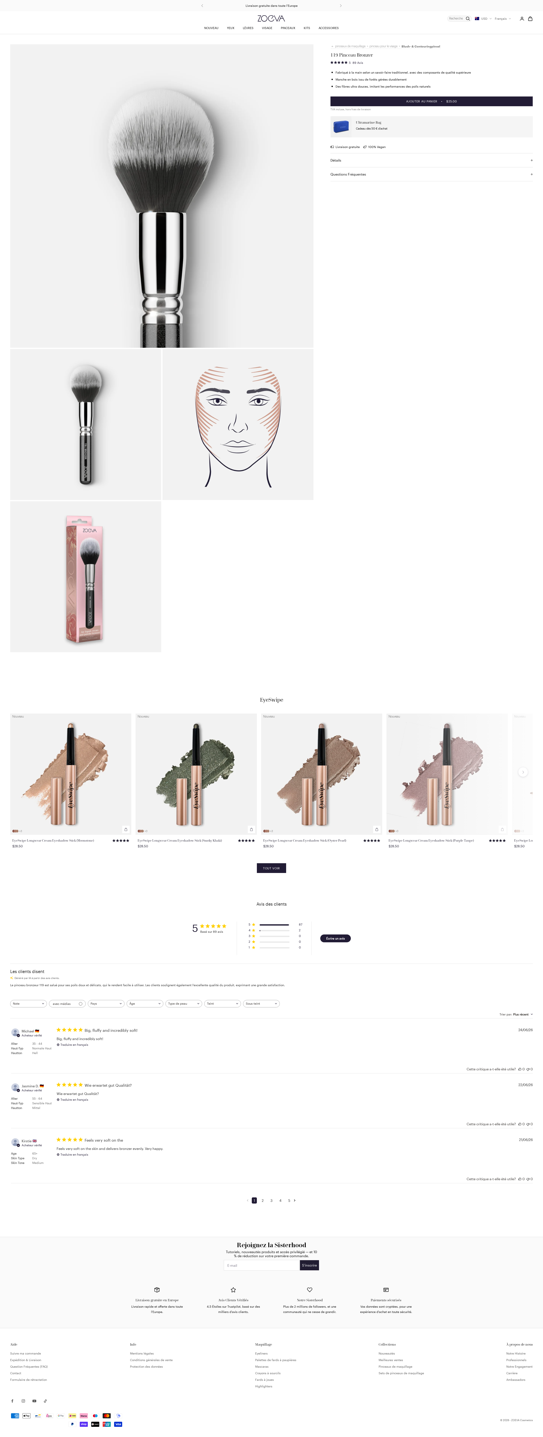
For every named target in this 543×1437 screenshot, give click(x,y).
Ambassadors (515, 1379)
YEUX (230, 28)
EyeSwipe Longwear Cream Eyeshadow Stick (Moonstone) (53, 840)
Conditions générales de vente (151, 1360)
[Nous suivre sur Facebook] (12, 1401)
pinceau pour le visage (383, 46)
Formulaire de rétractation (28, 1379)
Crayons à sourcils (268, 1373)
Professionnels (516, 1360)
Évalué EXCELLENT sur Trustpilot (271, 5)
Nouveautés (387, 1353)
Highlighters (263, 1386)
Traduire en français (74, 1044)
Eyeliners (261, 1353)
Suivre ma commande (25, 1353)
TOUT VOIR (271, 868)
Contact (15, 1373)
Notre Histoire (516, 1353)
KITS (307, 28)
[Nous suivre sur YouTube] (34, 1401)
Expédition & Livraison (25, 1360)
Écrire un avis (335, 938)
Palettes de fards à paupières (275, 1360)
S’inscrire (309, 1265)
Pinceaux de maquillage (395, 1366)
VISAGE (267, 28)
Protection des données (146, 1366)
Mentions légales (142, 1353)
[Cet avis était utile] (519, 1069)
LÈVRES (248, 28)
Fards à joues (264, 1379)
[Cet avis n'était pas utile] (527, 1069)
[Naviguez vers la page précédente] (248, 1200)
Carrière (512, 1373)
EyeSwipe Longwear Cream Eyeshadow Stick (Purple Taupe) (431, 840)
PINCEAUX (288, 28)
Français (501, 18)
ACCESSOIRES (329, 28)
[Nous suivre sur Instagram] (23, 1401)
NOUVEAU (211, 28)
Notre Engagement (519, 1366)
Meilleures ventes (391, 1360)
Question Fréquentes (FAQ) (29, 1366)
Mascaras (262, 1366)
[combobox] (28, 1003)
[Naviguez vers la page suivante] (295, 1200)
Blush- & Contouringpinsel (421, 46)
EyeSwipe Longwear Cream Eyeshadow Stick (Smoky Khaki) (180, 840)
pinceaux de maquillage (350, 46)
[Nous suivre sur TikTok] (45, 1401)
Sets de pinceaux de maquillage (401, 1373)
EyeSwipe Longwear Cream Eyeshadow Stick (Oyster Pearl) (304, 840)
